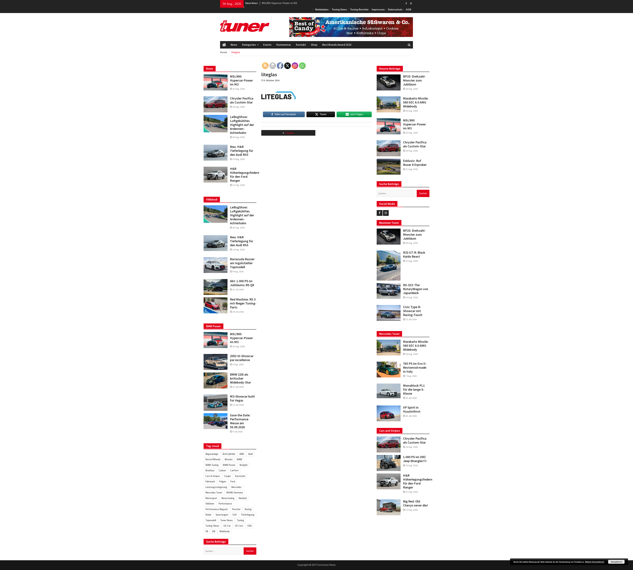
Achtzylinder (229, 453)
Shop (314, 45)
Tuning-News (212, 525)
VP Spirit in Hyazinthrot (411, 409)
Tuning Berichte (359, 9)
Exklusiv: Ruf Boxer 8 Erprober (415, 163)
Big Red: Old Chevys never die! (415, 503)
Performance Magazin (216, 509)
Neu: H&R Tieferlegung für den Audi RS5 (241, 151)
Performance (225, 503)
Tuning (240, 520)
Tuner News (226, 520)
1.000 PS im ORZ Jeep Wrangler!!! (414, 459)
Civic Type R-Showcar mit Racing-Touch (412, 311)
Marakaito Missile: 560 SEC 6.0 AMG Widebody (415, 102)
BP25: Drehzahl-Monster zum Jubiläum (284, 3)
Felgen (222, 481)
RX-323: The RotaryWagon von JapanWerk (415, 289)
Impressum (378, 9)
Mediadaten (322, 9)
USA (249, 525)
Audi (250, 453)
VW (213, 531)
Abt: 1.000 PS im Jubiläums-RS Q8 (242, 283)
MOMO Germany (234, 492)
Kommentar (283, 45)
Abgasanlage (211, 453)
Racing (248, 509)
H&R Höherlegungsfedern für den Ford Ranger (416, 481)
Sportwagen (222, 514)
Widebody (224, 531)
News (234, 45)
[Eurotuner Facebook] (406, 3)
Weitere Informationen (594, 562)
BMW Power (229, 465)
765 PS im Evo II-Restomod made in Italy (414, 367)
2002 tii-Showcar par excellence (242, 358)
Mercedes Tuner (213, 492)
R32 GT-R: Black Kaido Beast (414, 254)
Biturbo (229, 459)
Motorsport (211, 498)
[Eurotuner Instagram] (411, 3)
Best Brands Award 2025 (337, 45)
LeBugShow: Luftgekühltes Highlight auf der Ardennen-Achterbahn (242, 125)
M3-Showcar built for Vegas (242, 398)
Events (267, 45)
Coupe (227, 476)
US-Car (227, 525)
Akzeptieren (616, 561)
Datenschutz (395, 9)
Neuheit (243, 498)
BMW (239, 459)
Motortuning (227, 498)
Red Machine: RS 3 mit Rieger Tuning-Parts (243, 303)
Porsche (236, 509)
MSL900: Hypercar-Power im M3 (414, 124)
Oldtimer (209, 503)
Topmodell (210, 520)
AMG (242, 453)
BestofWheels (213, 459)
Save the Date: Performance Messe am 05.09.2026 (240, 421)
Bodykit (244, 465)
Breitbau (209, 470)
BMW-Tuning (212, 465)
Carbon (222, 470)
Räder (208, 514)
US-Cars (239, 525)
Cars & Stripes (212, 476)
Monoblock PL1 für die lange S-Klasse (414, 389)
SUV (234, 514)
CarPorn (234, 470)
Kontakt (301, 45)
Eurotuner (240, 476)
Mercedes (236, 487)
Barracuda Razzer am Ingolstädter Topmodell (242, 263)
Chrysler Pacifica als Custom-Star (414, 144)
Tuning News (339, 9)
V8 (206, 531)
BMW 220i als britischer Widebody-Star (240, 378)
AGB (408, 9)
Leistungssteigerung (216, 487)
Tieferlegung (247, 514)
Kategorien (249, 45)
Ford (232, 481)
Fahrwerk (210, 481)
